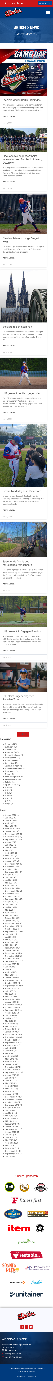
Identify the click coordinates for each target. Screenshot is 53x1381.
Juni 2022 (9, 937)
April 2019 (9, 1024)
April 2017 (9, 1086)
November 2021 (12, 956)
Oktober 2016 (11, 1102)
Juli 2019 (9, 1015)
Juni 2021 (9, 969)
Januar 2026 (10, 831)
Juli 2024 (9, 877)
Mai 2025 (9, 850)
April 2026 (9, 823)
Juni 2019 (9, 1018)
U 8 (6, 801)
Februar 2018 (10, 1061)
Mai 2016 (9, 1116)
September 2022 (12, 931)
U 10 (7, 787)
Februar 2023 (11, 918)
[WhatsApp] (18, 3)
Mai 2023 (9, 910)
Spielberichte (10, 785)
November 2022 (12, 926)
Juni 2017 (9, 1080)
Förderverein (10, 760)
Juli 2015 (9, 1135)
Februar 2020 (11, 999)
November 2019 (12, 1005)
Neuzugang (10, 771)
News (7, 774)
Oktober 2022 (11, 929)
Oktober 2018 (11, 1040)
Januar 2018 (10, 1064)
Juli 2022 (9, 934)
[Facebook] (6, 3)
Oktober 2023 (11, 896)
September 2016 (12, 1105)
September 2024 (12, 872)
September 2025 (12, 839)
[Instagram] (9, 3)
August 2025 (10, 842)
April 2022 (9, 942)
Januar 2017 (10, 1094)
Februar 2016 (10, 1124)
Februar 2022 (11, 948)
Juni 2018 (9, 1051)
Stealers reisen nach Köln (18, 326)
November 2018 (12, 1037)
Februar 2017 (10, 1091)
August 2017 (10, 1075)
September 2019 (12, 1010)
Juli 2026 (9, 818)
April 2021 (9, 972)
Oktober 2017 (11, 1070)
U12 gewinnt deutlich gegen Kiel (21, 393)
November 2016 (12, 1099)
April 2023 (9, 912)
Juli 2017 (9, 1078)
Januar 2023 (10, 921)
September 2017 (12, 1072)
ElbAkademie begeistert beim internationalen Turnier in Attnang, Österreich (23, 159)
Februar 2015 (10, 1148)
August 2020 (10, 988)
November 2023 (12, 894)
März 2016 (9, 1121)
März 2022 (10, 945)
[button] (48, 12)
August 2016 (10, 1108)
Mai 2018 (9, 1053)
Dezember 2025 (12, 834)
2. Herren (9, 747)
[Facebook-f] (22, 1327)
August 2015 (10, 1132)
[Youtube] (31, 1327)
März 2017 (9, 1089)
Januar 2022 (10, 950)
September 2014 (12, 1154)
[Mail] (22, 3)
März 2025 (10, 856)
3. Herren (9, 749)
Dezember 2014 (12, 1151)
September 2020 (12, 986)
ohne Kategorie (11, 777)
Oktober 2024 (11, 869)
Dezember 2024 (12, 864)
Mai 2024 (9, 883)
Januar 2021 (10, 977)
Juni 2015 (9, 1137)
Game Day (9, 763)
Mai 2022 (9, 940)
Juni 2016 (9, 1113)
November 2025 (12, 837)
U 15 (7, 793)
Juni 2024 (9, 880)
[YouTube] (13, 3)
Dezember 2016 (12, 1097)
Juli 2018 (9, 1048)
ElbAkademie (10, 758)
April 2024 (9, 885)
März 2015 (9, 1145)
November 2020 (12, 980)
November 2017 (12, 1067)
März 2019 (9, 1026)
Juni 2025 (9, 847)
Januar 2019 (10, 1032)
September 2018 (12, 1042)
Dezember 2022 (12, 923)
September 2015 (12, 1129)
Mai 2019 (9, 1021)
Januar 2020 (10, 1002)
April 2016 (9, 1118)
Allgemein (9, 752)
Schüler (8, 782)
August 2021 (10, 964)
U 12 (7, 790)
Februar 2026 (11, 828)
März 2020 (10, 996)
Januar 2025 (10, 861)
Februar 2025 (11, 858)
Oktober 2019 (11, 1007)
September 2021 (12, 961)
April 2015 (9, 1143)
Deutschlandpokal (12, 755)
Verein (7, 804)
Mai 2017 (9, 1083)
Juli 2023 (9, 904)
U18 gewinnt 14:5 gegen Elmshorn (23, 631)
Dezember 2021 (12, 953)
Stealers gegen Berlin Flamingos (22, 100)
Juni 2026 (9, 820)
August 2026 (10, 815)
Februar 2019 (10, 1029)
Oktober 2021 (11, 959)
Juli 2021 (9, 967)
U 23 (7, 798)
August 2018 (10, 1045)
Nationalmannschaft (13, 768)
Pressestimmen (11, 779)
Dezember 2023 (12, 891)
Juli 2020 (9, 991)
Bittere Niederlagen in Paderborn (22, 491)
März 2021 (9, 975)
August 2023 (10, 902)
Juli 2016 (9, 1110)
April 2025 (9, 853)
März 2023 (10, 915)
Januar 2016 (10, 1126)
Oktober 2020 (11, 983)
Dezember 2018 (12, 1034)
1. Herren (9, 744)
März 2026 (10, 826)
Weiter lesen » (9, 116)
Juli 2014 (9, 1156)
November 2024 (12, 866)
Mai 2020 (9, 994)
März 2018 (9, 1059)
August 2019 (10, 1013)
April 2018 (9, 1056)
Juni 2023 (9, 907)
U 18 (7, 795)
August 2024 (10, 875)
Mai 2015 (9, 1140)
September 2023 (12, 899)
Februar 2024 (11, 888)
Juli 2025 (9, 845)
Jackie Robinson (12, 766)
